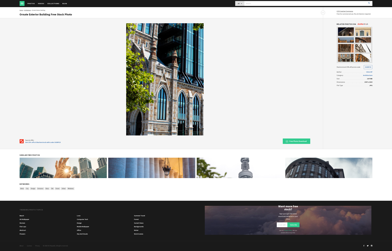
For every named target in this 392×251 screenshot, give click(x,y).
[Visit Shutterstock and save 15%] (363, 24)
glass (47, 188)
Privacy (37, 246)
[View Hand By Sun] (63, 168)
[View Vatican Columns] (151, 168)
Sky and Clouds (82, 234)
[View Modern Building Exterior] (329, 168)
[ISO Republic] (22, 3)
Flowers (22, 234)
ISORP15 (368, 67)
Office (79, 230)
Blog (64, 3)
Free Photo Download (298, 141)
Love (78, 216)
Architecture (27, 10)
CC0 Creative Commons (345, 11)
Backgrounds (139, 227)
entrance (40, 188)
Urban (64, 188)
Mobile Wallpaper (83, 227)
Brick (22, 188)
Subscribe (293, 225)
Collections (53, 3)
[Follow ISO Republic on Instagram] (371, 246)
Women (22, 223)
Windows (71, 188)
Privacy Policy (288, 230)
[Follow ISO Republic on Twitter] (368, 246)
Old (52, 188)
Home (21, 10)
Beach (22, 216)
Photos (31, 3)
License (29, 246)
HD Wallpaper (24, 219)
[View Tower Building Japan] (240, 168)
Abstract (23, 230)
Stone (57, 188)
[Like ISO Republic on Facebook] (364, 246)
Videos (41, 3)
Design (33, 188)
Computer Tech (82, 219)
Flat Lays (23, 227)
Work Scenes (138, 234)
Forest (136, 219)
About (21, 246)
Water (136, 230)
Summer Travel (139, 216)
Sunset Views (138, 223)
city (27, 188)
